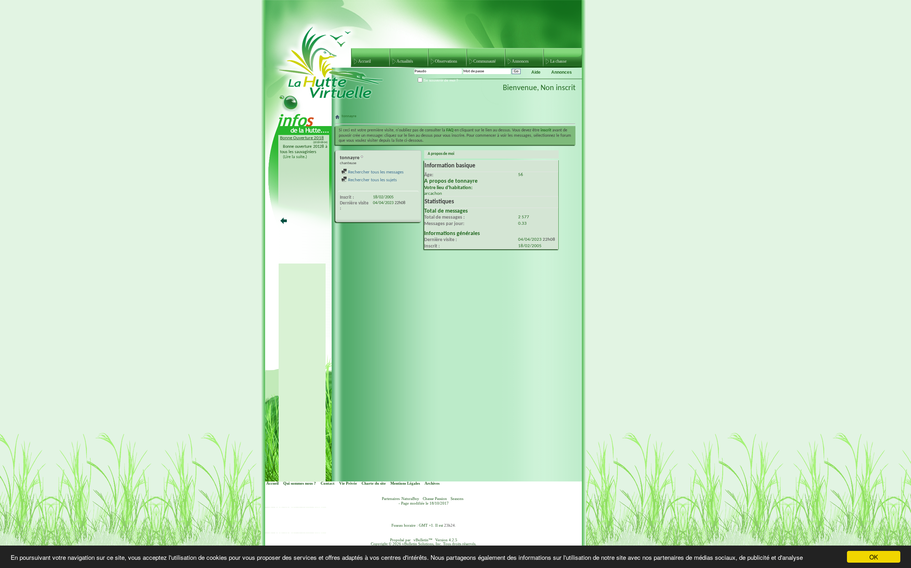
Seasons (457, 499)
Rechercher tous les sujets (372, 180)
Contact (328, 483)
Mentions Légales (405, 483)
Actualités (404, 61)
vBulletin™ (423, 540)
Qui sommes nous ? (299, 483)
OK (873, 556)
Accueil (364, 61)
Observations (446, 61)
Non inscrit (558, 88)
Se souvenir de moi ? (440, 80)
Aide (536, 72)
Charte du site (374, 483)
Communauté (484, 61)
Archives (432, 483)
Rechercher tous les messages (375, 172)
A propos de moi (441, 154)
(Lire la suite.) (295, 157)
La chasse (558, 61)
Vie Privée (348, 483)
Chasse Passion (435, 499)
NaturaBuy (410, 499)
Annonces (520, 61)
